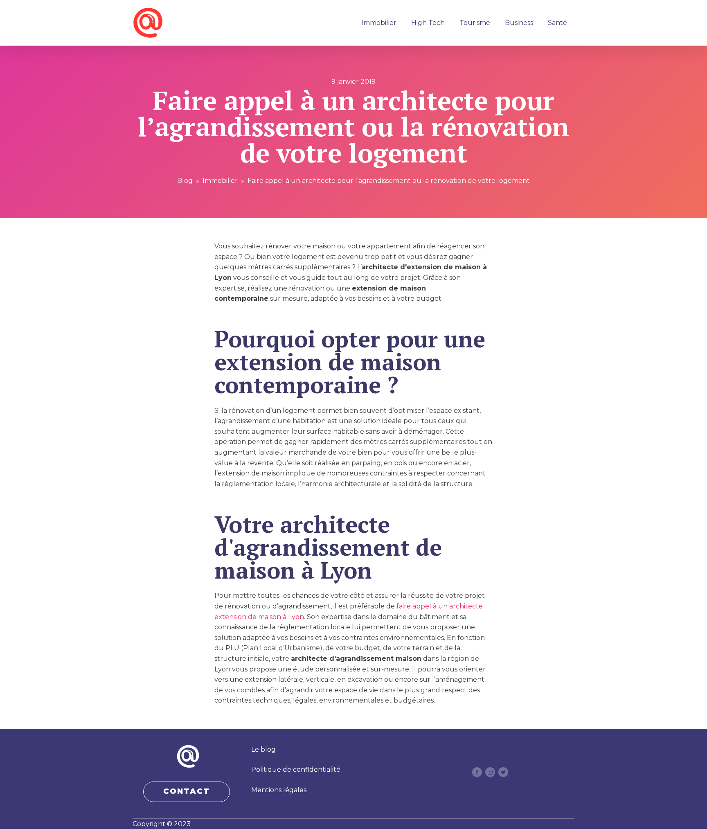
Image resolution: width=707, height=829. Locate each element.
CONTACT (186, 791)
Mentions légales (278, 790)
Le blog (263, 749)
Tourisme (474, 23)
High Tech (428, 23)
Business (519, 23)
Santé (557, 23)
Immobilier (378, 23)
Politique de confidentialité (295, 769)
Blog (185, 181)
